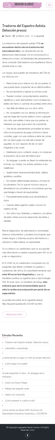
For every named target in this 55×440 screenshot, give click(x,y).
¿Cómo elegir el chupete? (16, 364)
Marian (8, 36)
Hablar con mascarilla (15, 395)
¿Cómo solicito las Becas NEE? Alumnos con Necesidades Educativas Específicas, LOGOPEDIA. (25, 412)
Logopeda (39, 36)
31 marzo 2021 (22, 36)
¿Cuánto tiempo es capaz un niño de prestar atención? (26, 358)
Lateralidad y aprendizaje (16, 348)
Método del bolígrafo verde (17, 389)
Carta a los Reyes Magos (16, 383)
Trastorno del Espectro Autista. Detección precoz (27, 342)
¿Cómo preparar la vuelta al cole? (20, 400)
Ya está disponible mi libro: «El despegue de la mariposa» (23, 375)
